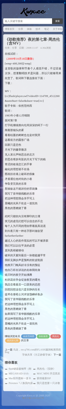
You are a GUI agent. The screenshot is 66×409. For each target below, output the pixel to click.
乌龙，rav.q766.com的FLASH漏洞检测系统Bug (33, 351)
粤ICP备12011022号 (33, 398)
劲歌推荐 (43, 336)
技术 (38, 29)
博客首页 (9, 29)
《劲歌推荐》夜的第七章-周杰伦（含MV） (32, 41)
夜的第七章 (12, 340)
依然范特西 (28, 336)
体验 (29, 29)
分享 (20, 29)
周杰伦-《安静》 (46, 368)
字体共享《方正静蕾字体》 (37, 354)
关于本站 (57, 29)
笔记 (46, 29)
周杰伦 (55, 336)
